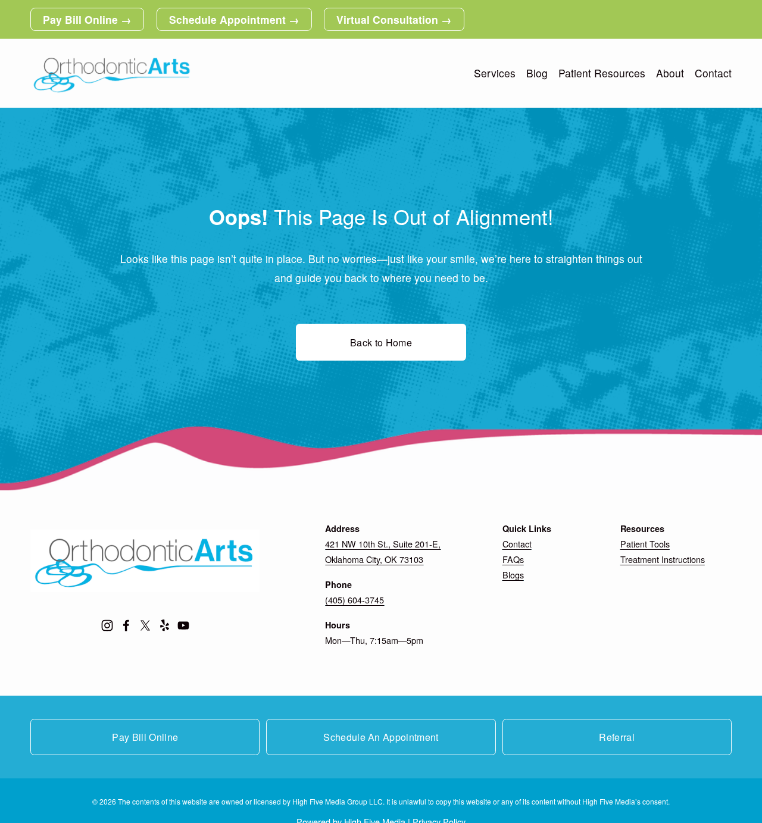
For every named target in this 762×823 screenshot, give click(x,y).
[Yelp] (164, 625)
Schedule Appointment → (234, 19)
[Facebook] (126, 625)
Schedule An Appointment (380, 737)
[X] (145, 625)
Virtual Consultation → (394, 19)
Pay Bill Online (145, 737)
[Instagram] (107, 625)
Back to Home (381, 342)
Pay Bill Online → (87, 19)
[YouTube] (183, 625)
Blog (537, 72)
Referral (617, 737)
